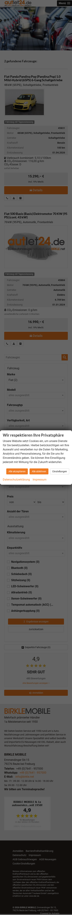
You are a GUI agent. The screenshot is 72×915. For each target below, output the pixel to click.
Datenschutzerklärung (16, 479)
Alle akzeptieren (17, 471)
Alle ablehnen (39, 471)
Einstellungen (59, 471)
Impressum (39, 479)
